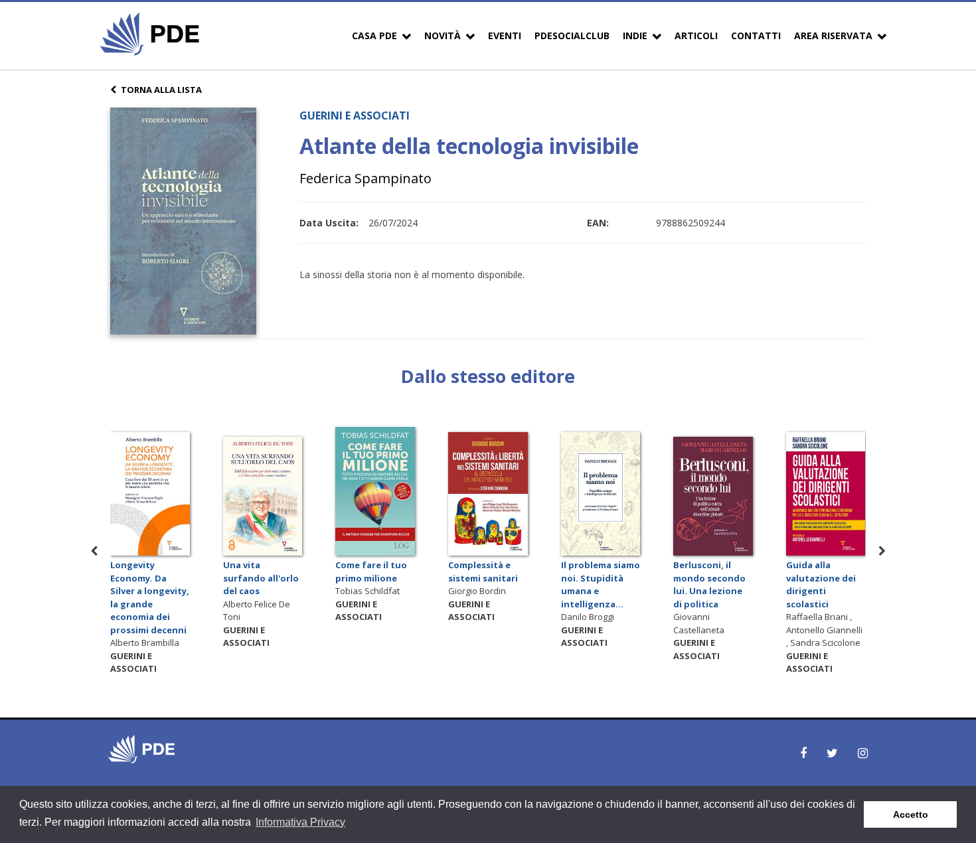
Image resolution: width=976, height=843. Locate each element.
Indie (635, 35)
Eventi (504, 35)
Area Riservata (833, 35)
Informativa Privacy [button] (300, 822)
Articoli (696, 35)
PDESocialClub (572, 35)
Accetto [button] (910, 814)
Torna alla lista (161, 90)
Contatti (756, 35)
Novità (442, 35)
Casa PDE (374, 35)
